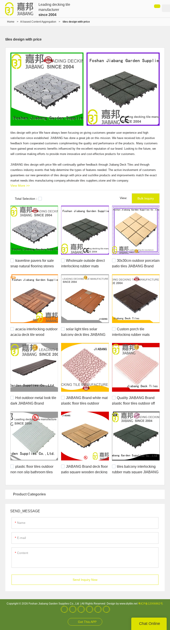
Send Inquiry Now (85, 579)
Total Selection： (26, 198)
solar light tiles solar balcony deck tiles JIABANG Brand (83, 334)
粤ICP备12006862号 (150, 603)
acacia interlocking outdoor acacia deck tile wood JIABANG (34, 334)
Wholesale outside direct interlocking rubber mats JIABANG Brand (83, 266)
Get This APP (87, 622)
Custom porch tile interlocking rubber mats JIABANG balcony (131, 334)
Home (10, 21)
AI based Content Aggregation (38, 21)
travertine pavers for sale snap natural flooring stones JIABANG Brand (32, 266)
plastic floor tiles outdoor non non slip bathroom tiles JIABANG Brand (31, 471)
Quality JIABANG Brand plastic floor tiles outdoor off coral (133, 403)
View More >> (20, 185)
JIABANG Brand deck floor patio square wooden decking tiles (84, 471)
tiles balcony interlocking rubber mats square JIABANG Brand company (135, 471)
